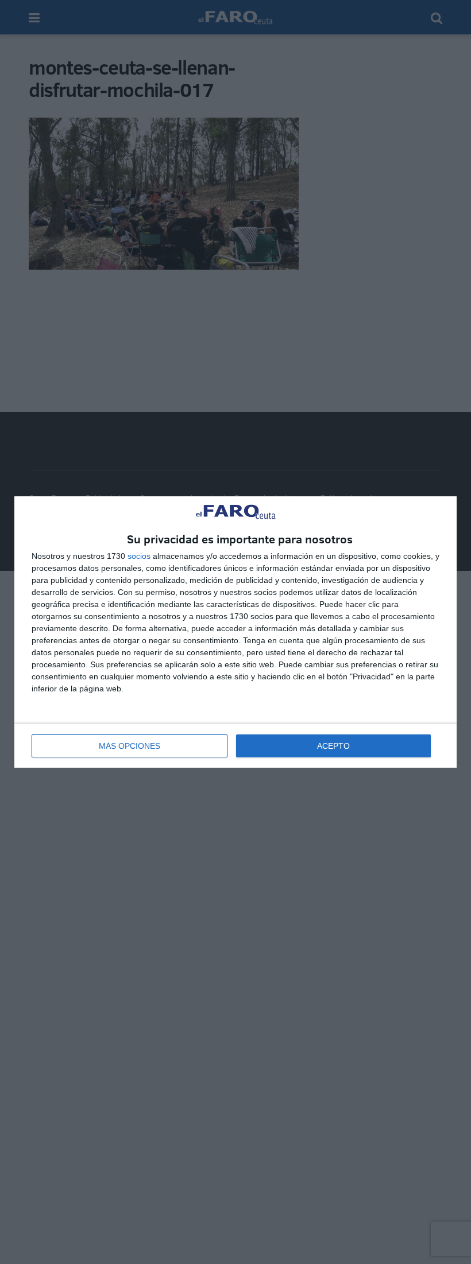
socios (139, 556)
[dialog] (235, 632)
